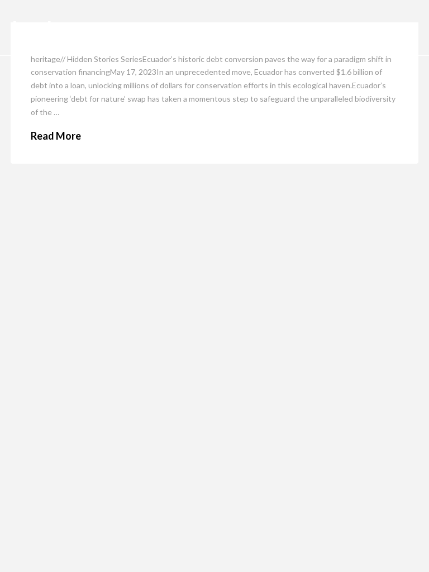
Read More (56, 136)
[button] (406, 28)
